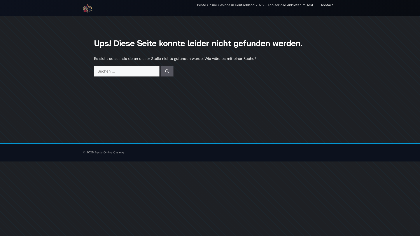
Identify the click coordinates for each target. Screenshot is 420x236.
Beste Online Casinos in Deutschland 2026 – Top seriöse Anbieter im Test (255, 5)
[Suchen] (167, 71)
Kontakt (327, 5)
